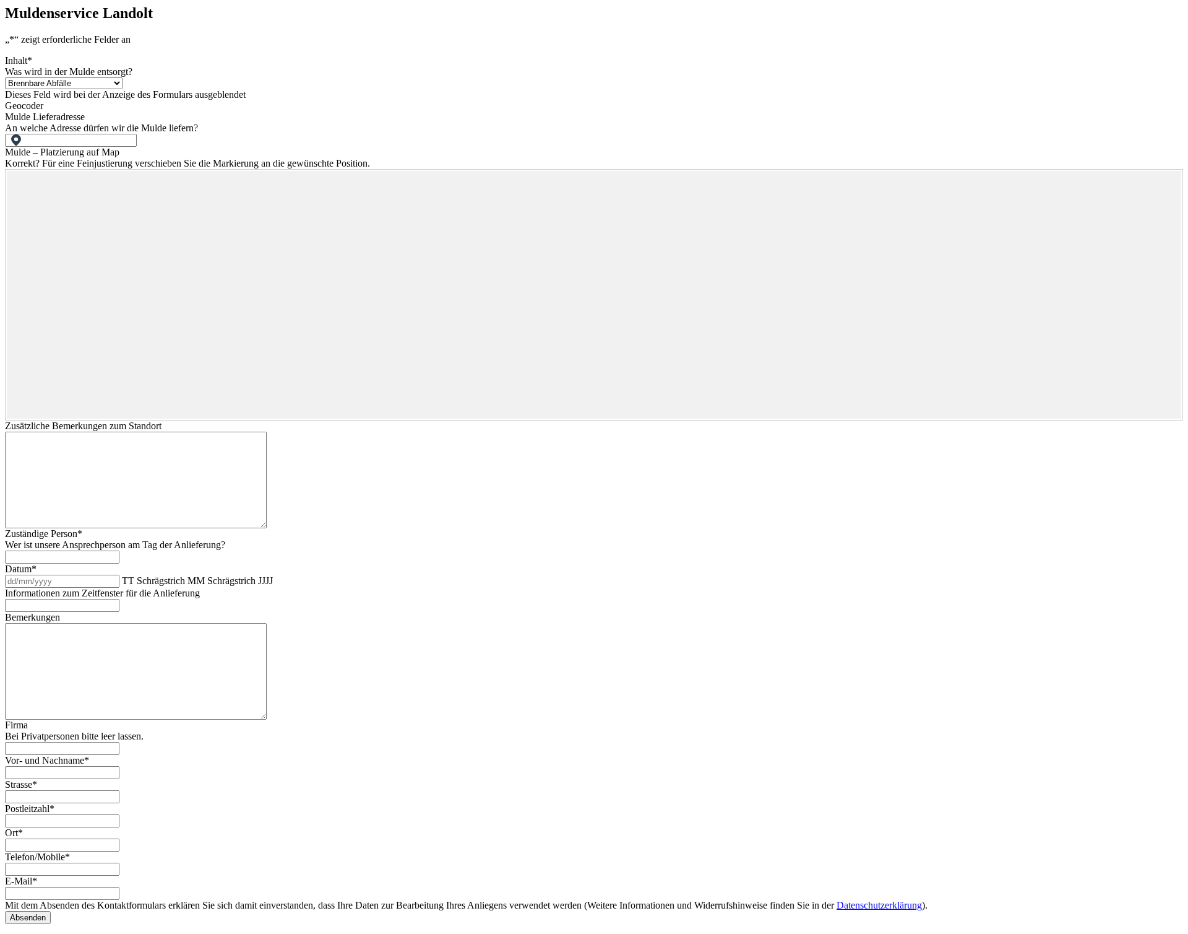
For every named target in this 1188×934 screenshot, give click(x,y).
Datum (21, 569)
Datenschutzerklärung (879, 905)
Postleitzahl (29, 808)
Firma (16, 725)
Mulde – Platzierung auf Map (62, 152)
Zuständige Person (43, 533)
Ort (14, 832)
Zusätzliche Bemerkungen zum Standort (83, 426)
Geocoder (24, 105)
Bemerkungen (32, 617)
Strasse (21, 784)
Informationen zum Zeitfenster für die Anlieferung (102, 593)
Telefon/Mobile (37, 857)
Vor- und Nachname (47, 760)
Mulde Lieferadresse (45, 116)
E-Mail (21, 881)
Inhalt (18, 60)
